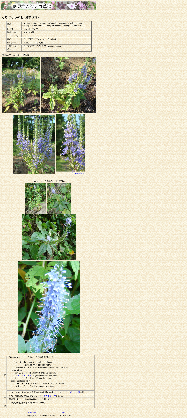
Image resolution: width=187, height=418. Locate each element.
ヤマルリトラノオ (23, 375)
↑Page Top (64, 412)
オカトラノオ (50, 396)
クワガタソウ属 (73, 392)
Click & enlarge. (78, 173)
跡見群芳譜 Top (33, 412)
